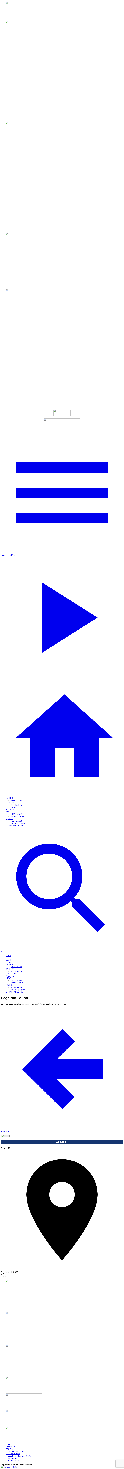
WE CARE (10, 809)
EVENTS (9, 798)
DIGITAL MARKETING (14, 825)
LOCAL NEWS (16, 814)
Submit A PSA (16, 800)
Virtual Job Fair (17, 805)
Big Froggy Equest (18, 823)
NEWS (8, 811)
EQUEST (9, 818)
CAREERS (10, 802)
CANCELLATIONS (18, 816)
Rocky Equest (16, 821)
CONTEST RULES (13, 807)
